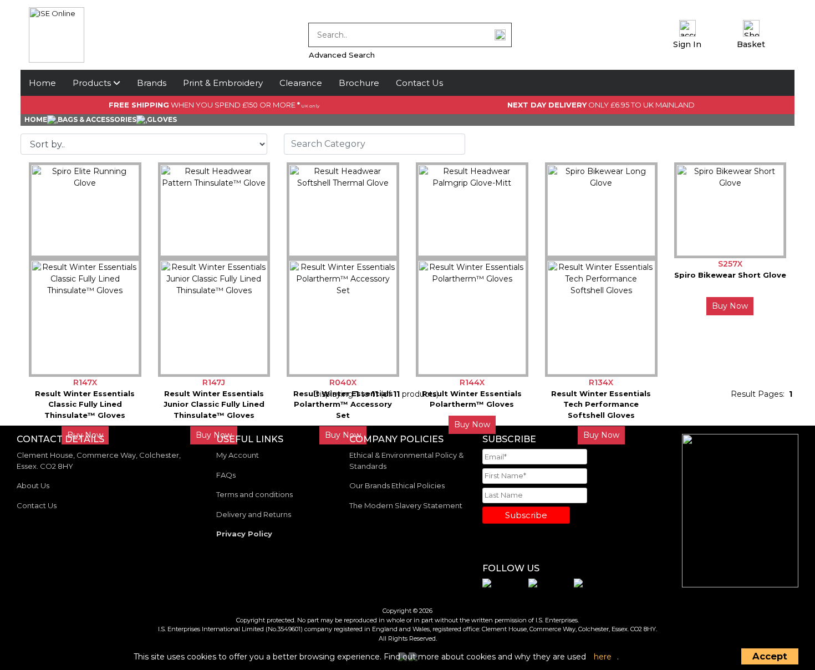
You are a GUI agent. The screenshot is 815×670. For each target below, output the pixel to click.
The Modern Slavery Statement (405, 505)
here (603, 657)
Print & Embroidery (223, 83)
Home (42, 83)
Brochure (359, 83)
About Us (33, 485)
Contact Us (419, 83)
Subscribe (526, 515)
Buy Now (730, 306)
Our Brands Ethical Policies (397, 485)
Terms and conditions (254, 494)
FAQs (226, 474)
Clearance (300, 83)
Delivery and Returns (253, 514)
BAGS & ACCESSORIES (97, 119)
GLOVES (162, 119)
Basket (751, 44)
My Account (237, 455)
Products (93, 83)
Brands (151, 83)
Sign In (687, 44)
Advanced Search (342, 54)
